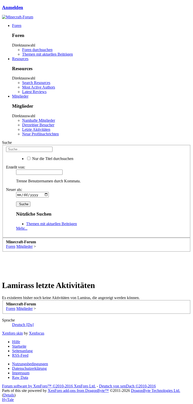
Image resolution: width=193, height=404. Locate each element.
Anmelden (12, 7)
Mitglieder (20, 96)
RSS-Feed (20, 355)
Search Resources (36, 82)
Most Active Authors (38, 87)
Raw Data (20, 377)
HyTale (8, 399)
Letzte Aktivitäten (36, 129)
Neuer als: (14, 189)
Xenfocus (36, 333)
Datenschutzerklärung (29, 368)
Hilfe (16, 342)
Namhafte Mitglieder (38, 120)
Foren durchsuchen (37, 50)
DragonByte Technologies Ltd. (155, 390)
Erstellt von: (15, 167)
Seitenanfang (22, 351)
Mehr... (21, 228)
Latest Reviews (34, 92)
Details (8, 395)
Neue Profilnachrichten (40, 134)
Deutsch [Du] (23, 324)
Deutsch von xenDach (127, 386)
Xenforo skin (12, 333)
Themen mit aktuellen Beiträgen (47, 54)
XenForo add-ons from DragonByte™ (78, 390)
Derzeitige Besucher (38, 125)
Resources (20, 59)
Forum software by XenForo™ (49, 386)
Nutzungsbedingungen (30, 364)
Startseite (19, 346)
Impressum (20, 373)
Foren (16, 25)
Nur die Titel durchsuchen (52, 158)
